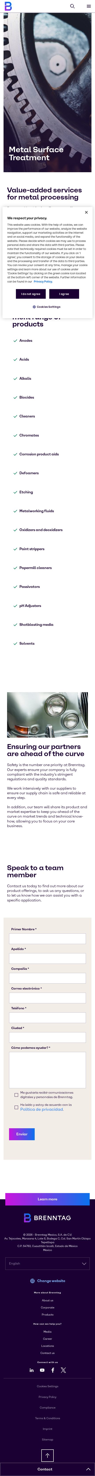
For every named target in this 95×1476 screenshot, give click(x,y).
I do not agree (30, 294)
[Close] (86, 212)
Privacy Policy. (43, 281)
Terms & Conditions (47, 1418)
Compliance (47, 1407)
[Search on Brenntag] (72, 6)
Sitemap (47, 1439)
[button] (88, 1469)
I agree (64, 294)
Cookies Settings (49, 306)
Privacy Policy (47, 1397)
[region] (47, 262)
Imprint (47, 1429)
